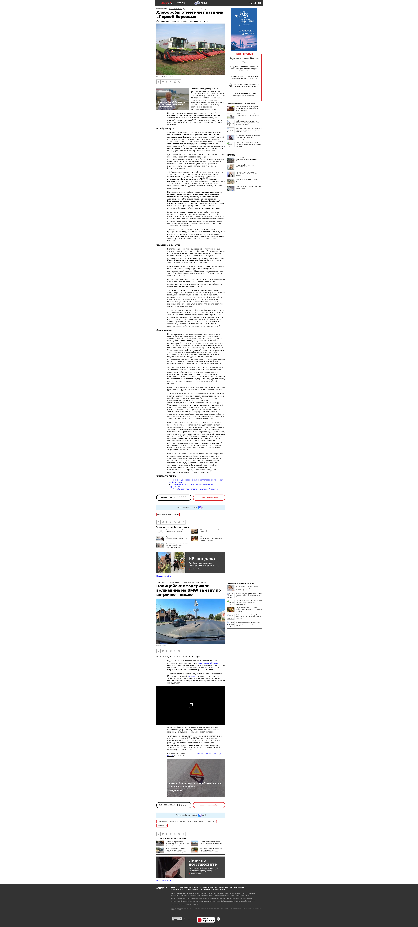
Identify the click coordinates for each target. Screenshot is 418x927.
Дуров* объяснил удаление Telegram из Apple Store (248, 187)
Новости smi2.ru (163, 576)
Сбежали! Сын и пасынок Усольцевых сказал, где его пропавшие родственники (249, 602)
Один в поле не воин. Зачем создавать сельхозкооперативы (176, 537)
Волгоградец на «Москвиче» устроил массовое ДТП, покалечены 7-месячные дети (176, 850)
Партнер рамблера (189, 919)
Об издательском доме (209, 887)
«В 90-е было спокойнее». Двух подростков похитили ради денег (247, 114)
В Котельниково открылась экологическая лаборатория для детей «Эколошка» (211, 538)
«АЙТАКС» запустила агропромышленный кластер (195, 489)
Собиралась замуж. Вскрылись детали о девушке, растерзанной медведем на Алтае (247, 122)
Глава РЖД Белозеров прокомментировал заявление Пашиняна (246, 159)
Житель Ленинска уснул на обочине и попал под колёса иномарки (195, 784)
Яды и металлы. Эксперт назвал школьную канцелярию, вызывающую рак (247, 587)
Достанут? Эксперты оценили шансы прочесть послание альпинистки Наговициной (248, 130)
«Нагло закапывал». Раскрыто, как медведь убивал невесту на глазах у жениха (248, 623)
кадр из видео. (161, 645)
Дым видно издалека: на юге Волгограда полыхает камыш (244, 95)
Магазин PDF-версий (237, 887)
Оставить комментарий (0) (209, 497)
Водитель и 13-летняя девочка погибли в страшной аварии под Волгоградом (211, 843)
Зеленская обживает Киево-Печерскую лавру (245, 165)
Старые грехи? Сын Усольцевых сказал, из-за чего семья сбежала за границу (248, 144)
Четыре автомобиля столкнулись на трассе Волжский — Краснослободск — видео (211, 850)
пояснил (193, 676)
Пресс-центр (223, 887)
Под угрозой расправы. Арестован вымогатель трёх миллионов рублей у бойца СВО (244, 68)
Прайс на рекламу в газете (189, 887)
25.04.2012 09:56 (161, 9)
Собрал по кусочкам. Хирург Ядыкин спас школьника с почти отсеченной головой (248, 616)
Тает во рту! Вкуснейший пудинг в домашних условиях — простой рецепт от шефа (247, 108)
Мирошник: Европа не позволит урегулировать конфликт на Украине (248, 180)
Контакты (174, 887)
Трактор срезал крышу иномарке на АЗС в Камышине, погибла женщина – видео (244, 86)
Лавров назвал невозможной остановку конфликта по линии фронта (246, 174)
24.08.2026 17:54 (161, 582)
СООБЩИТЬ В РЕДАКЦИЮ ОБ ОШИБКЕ (213, 889)
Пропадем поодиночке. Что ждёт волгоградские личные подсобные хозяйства (177, 545)
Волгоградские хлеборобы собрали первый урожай (175, 530)
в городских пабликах (208, 663)
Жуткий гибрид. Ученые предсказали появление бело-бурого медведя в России (249, 595)
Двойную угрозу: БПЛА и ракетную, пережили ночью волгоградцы (244, 77)
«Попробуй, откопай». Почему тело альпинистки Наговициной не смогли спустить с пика (248, 137)
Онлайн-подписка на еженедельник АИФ (185, 889)
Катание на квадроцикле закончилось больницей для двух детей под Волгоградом (177, 843)
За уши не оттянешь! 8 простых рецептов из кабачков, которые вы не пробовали (249, 609)
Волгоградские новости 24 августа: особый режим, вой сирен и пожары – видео (244, 60)
